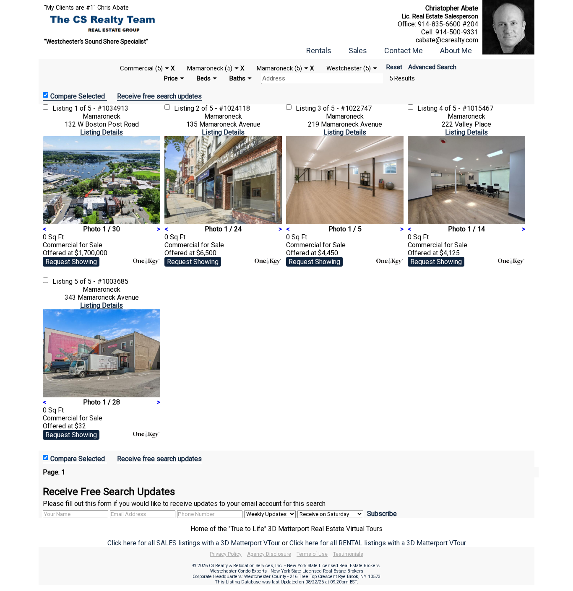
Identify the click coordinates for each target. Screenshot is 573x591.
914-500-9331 (456, 32)
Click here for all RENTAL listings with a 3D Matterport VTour (377, 543)
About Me (456, 50)
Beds (204, 78)
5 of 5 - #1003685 (101, 281)
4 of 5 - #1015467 (466, 108)
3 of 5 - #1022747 (345, 108)
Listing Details (101, 132)
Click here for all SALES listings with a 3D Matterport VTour (193, 543)
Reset (394, 67)
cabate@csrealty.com (447, 40)
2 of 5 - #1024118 (223, 108)
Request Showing (71, 262)
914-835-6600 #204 (448, 24)
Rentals (318, 50)
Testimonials (348, 554)
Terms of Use (312, 554)
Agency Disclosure (269, 554)
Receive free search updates (159, 96)
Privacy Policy (226, 554)
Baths (237, 78)
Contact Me (403, 50)
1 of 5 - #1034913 (101, 108)
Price (171, 78)
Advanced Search (432, 67)
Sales (358, 50)
